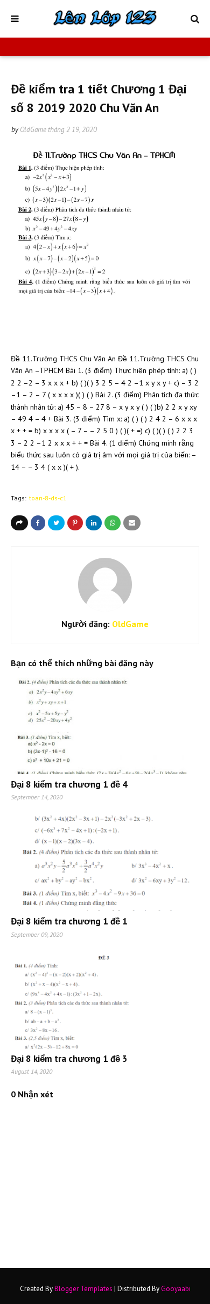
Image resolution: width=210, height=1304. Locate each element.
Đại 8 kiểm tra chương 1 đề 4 (69, 784)
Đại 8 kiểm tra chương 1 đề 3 (69, 1059)
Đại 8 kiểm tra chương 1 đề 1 (69, 921)
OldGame (33, 129)
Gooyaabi (176, 1288)
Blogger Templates (83, 1288)
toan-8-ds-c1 (48, 498)
